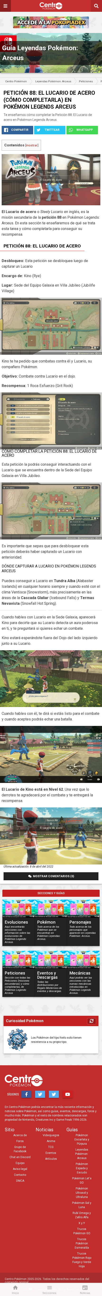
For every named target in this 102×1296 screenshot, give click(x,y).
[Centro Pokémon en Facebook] (26, 1094)
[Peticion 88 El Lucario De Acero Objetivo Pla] (51, 420)
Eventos (51, 1153)
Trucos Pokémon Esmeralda (82, 1243)
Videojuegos (51, 1135)
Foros (20, 1141)
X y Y (82, 1223)
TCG (51, 1147)
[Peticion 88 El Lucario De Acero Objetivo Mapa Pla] (51, 510)
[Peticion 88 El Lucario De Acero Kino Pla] (51, 678)
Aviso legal (20, 1169)
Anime (51, 1141)
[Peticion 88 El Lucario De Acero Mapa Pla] (51, 326)
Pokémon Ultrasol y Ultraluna (82, 1193)
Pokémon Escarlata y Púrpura (81, 1139)
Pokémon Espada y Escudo (82, 1168)
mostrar (31, 145)
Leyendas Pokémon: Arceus (81, 1154)
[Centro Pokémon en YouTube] (68, 1094)
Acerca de (20, 1135)
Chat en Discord (20, 1157)
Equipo (20, 1163)
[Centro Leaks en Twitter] (54, 1094)
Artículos (51, 1158)
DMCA (20, 1180)
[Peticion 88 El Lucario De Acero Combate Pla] (51, 754)
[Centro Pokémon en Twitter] (40, 1094)
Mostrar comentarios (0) (53, 876)
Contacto (20, 1175)
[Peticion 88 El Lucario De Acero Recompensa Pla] (51, 835)
